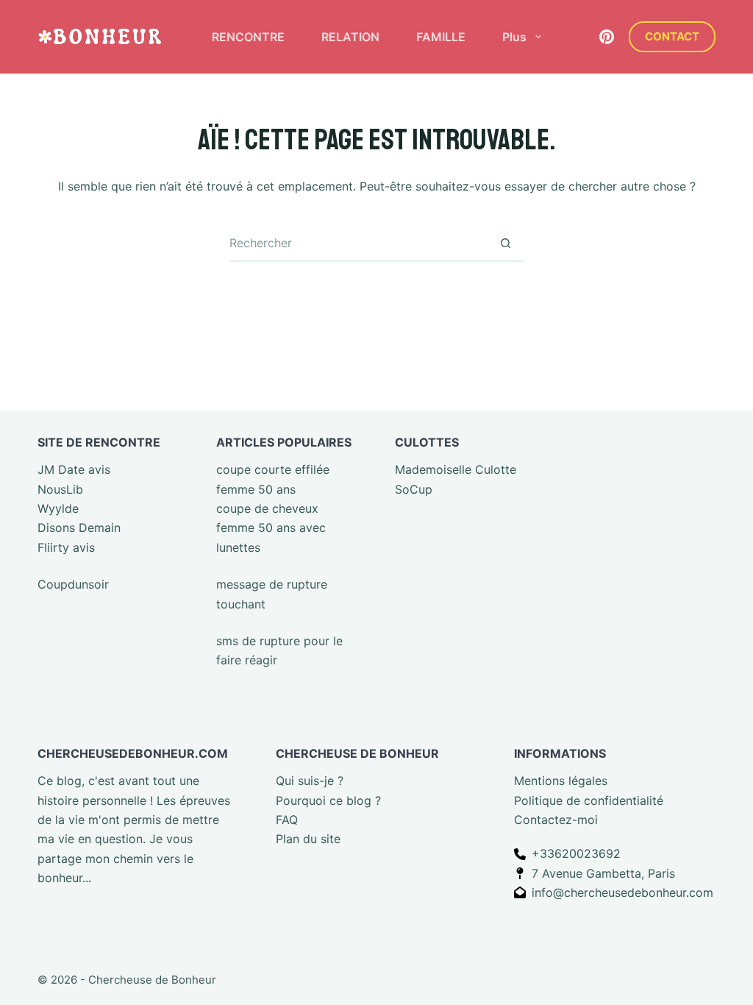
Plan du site (308, 838)
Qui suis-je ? (309, 780)
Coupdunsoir (73, 584)
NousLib (60, 489)
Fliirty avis (66, 547)
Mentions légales (560, 780)
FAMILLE (440, 36)
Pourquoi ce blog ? (328, 800)
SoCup (413, 489)
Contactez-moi (556, 819)
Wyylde (58, 508)
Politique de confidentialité (588, 800)
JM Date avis (74, 469)
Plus (514, 36)
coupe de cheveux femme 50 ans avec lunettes (271, 528)
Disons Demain (79, 527)
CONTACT (672, 36)
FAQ (287, 819)
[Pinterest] (606, 36)
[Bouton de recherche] (505, 243)
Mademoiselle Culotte (455, 469)
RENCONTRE (248, 36)
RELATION (350, 36)
